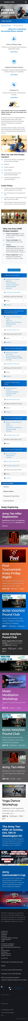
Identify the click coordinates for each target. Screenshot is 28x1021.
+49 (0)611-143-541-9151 (12, 465)
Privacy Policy (4, 1003)
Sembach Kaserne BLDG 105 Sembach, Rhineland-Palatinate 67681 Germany (12, 392)
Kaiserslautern (9, 2)
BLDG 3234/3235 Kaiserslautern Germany (11, 455)
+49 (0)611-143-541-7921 (12, 330)
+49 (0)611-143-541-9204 (13, 399)
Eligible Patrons (6, 955)
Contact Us (4, 931)
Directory (4, 936)
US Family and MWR (7, 945)
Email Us (8, 305)
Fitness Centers (6, 21)
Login (2, 941)
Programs (4, 934)
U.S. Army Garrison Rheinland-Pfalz (11, 969)
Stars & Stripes (5, 950)
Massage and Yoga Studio (11, 496)
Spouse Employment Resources (10, 947)
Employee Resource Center (9, 937)
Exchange (4, 952)
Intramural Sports (8, 500)
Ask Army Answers (14, 270)
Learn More (14, 52)
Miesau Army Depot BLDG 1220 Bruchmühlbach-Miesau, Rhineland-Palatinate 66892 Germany (14, 356)
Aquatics (6, 486)
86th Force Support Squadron (10, 977)
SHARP (3, 965)
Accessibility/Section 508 (7, 1009)
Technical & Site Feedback (7, 1012)
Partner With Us (6, 953)
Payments (4, 933)
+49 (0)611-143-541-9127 (12, 364)
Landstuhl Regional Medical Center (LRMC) (14, 980)
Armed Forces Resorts (7, 944)
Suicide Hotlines (6, 939)
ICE (2, 948)
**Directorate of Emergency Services (12, 962)
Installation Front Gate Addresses (11, 973)
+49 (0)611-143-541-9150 (12, 461)
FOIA (2, 1015)
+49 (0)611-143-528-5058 (13, 292)
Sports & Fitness (6, 25)
